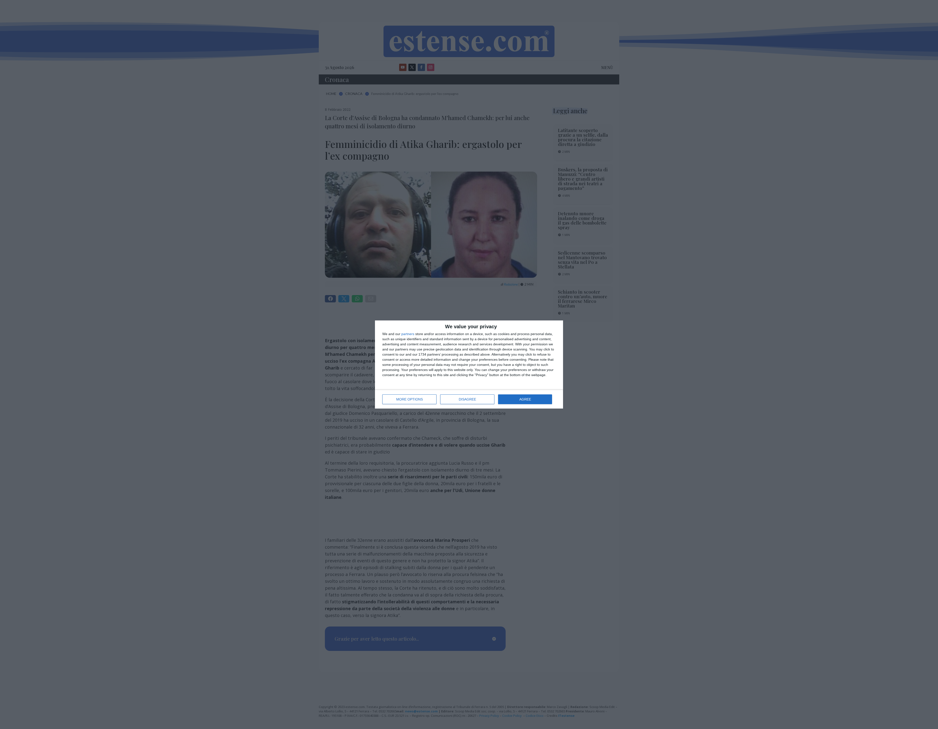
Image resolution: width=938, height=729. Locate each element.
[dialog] (469, 364)
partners (407, 334)
